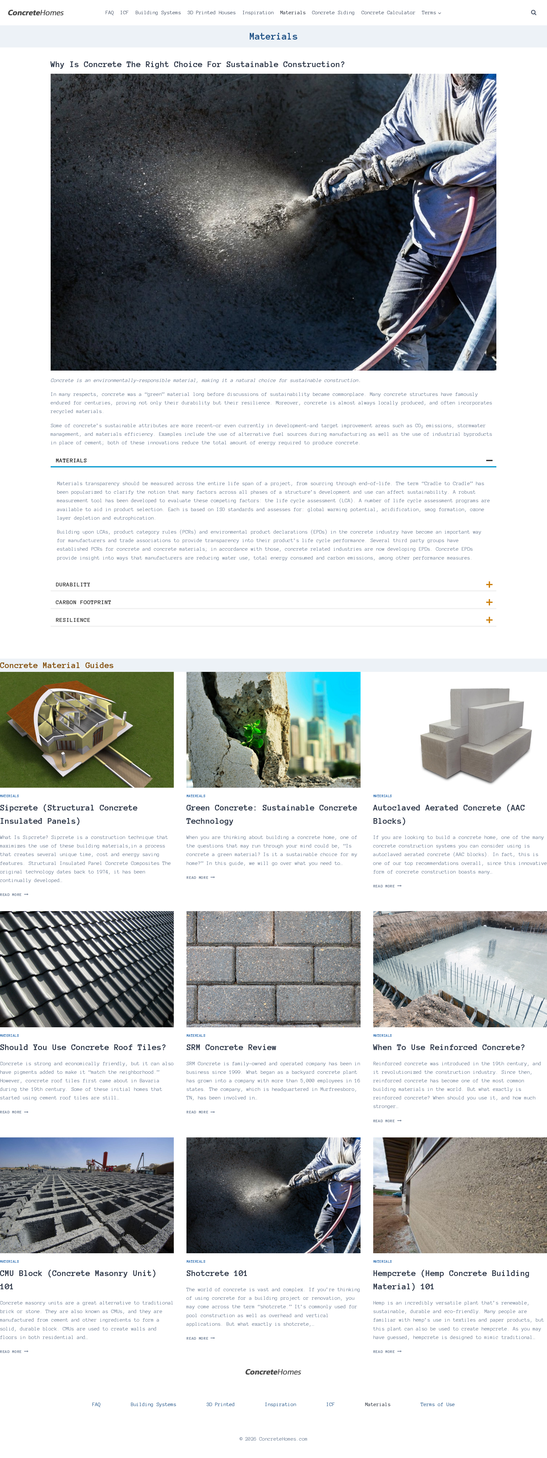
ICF (124, 12)
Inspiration (258, 12)
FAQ (109, 12)
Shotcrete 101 (217, 1273)
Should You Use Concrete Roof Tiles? (83, 1047)
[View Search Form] (533, 12)
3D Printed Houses (211, 12)
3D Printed (220, 1404)
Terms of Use (438, 1404)
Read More (14, 894)
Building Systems (158, 12)
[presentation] (87, 730)
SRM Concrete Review (231, 1047)
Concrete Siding (333, 12)
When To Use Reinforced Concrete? (449, 1047)
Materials (293, 12)
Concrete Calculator (389, 12)
